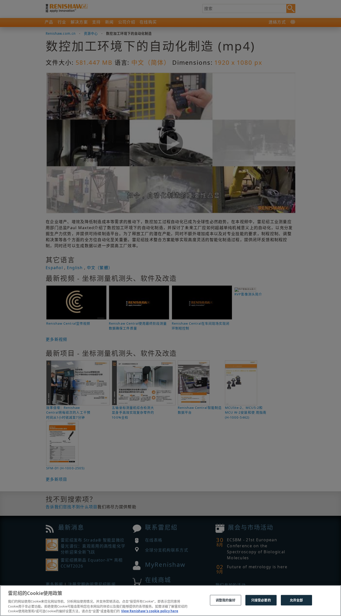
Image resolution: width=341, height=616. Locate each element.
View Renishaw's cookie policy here (149, 611)
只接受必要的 (261, 600)
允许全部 (296, 600)
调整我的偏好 (225, 600)
